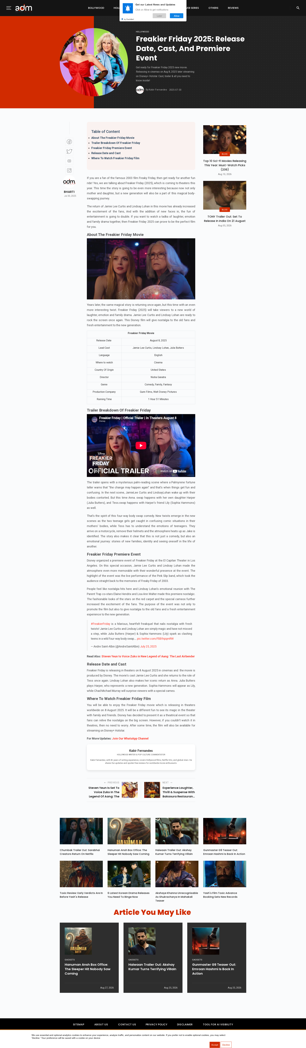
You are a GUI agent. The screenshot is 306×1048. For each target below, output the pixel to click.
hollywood (142, 32)
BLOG (225, 154)
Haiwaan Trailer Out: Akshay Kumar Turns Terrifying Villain (174, 852)
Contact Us (127, 1024)
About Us (101, 1024)
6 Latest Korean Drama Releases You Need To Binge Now (128, 895)
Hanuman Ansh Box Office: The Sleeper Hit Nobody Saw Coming (128, 852)
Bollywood (96, 8)
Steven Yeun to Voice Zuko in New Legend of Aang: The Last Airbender (148, 656)
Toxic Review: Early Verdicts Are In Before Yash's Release (81, 895)
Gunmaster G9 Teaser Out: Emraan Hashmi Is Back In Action (224, 852)
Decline (226, 1045)
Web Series (192, 8)
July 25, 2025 (148, 646)
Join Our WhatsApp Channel (130, 738)
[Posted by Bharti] (69, 181)
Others (213, 8)
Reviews (233, 8)
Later (159, 15)
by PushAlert (129, 19)
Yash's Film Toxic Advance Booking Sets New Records (220, 895)
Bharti (69, 191)
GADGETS (70, 960)
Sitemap (78, 1024)
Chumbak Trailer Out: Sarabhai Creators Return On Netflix (80, 852)
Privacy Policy (157, 1024)
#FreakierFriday (100, 623)
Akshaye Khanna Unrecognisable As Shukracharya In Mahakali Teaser (176, 897)
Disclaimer (185, 1024)
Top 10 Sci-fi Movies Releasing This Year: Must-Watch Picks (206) (224, 165)
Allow (176, 15)
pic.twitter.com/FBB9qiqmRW (155, 638)
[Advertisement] (12, 66)
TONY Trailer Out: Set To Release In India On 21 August (225, 219)
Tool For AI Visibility (218, 1024)
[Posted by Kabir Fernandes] (140, 90)
